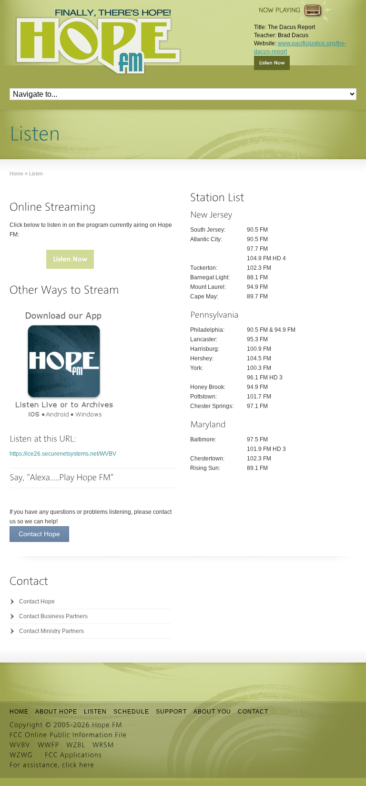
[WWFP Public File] (48, 745)
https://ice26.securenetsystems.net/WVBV (63, 453)
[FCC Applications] (73, 755)
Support (171, 711)
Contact (253, 711)
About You (212, 711)
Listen (95, 711)
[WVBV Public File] (20, 745)
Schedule (131, 711)
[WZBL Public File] (75, 745)
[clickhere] (78, 765)
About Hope (56, 711)
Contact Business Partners (53, 616)
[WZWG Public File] (21, 755)
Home (19, 711)
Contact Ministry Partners (51, 631)
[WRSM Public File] (103, 745)
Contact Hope (37, 601)
